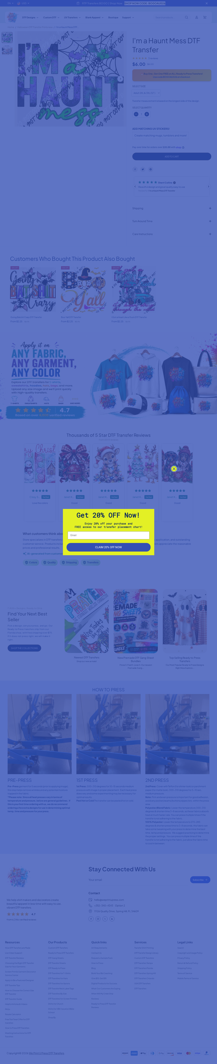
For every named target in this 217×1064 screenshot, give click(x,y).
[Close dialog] (174, 469)
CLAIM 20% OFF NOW (108, 547)
